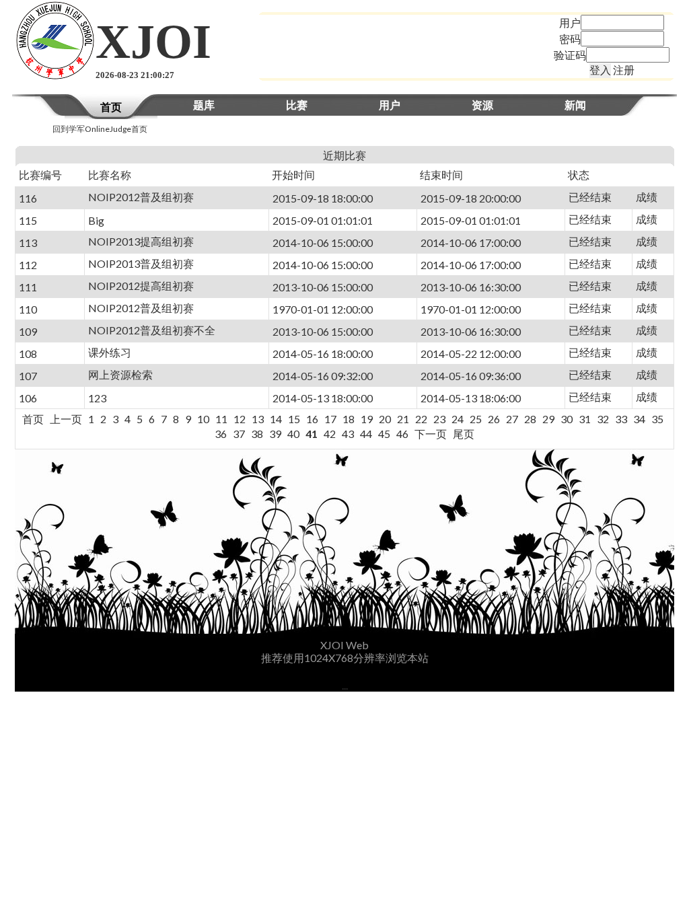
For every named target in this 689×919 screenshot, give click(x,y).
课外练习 (109, 352)
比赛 (296, 104)
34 (639, 418)
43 (348, 433)
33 (621, 418)
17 (330, 418)
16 (312, 418)
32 (603, 418)
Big (96, 220)
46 (402, 433)
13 (258, 418)
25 (476, 418)
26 (494, 418)
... (345, 685)
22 (421, 418)
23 (439, 418)
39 (275, 433)
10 (203, 418)
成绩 (646, 196)
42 (330, 433)
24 (457, 418)
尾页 (463, 433)
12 (239, 418)
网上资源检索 (120, 374)
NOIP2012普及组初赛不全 (151, 330)
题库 (204, 104)
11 (221, 418)
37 (239, 433)
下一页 (430, 433)
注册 (623, 69)
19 (367, 418)
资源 (482, 104)
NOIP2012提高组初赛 (141, 285)
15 (294, 418)
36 (221, 433)
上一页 (66, 418)
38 (257, 433)
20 (385, 418)
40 (293, 433)
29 (548, 418)
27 (512, 418)
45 (384, 433)
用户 (389, 104)
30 (566, 418)
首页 (111, 106)
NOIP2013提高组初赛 (141, 241)
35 (657, 418)
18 (348, 418)
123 (97, 398)
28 (530, 418)
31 (585, 418)
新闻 (575, 104)
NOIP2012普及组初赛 (141, 196)
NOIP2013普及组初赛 (141, 263)
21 (403, 418)
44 (366, 433)
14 (276, 418)
